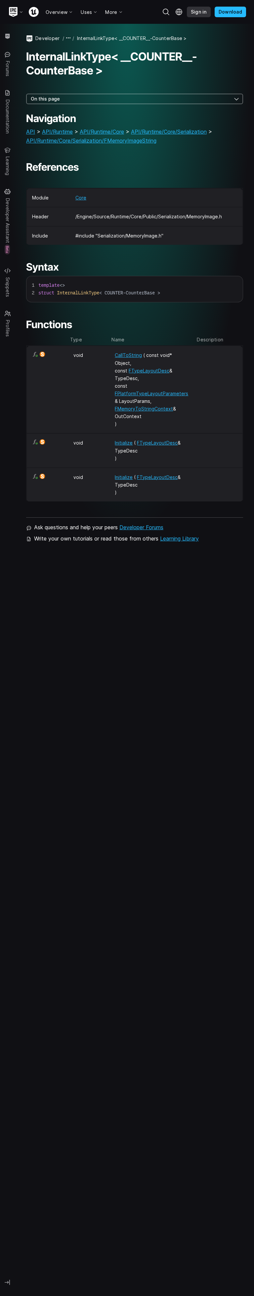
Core (80, 197)
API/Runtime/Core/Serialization (169, 131)
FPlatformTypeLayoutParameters (151, 393)
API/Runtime (57, 131)
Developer (47, 38)
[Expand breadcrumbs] (68, 38)
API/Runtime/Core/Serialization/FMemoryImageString (91, 140)
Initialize (124, 443)
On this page (45, 99)
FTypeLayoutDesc (149, 370)
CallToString (128, 355)
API (30, 131)
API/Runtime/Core (102, 131)
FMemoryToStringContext (144, 408)
